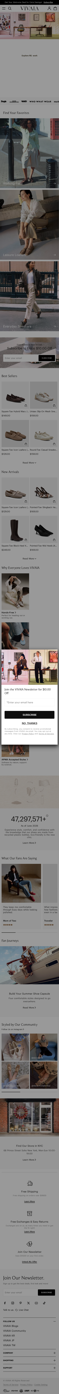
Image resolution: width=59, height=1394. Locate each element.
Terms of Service (46, 734)
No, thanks (29, 723)
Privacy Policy (28, 734)
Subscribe (30, 714)
